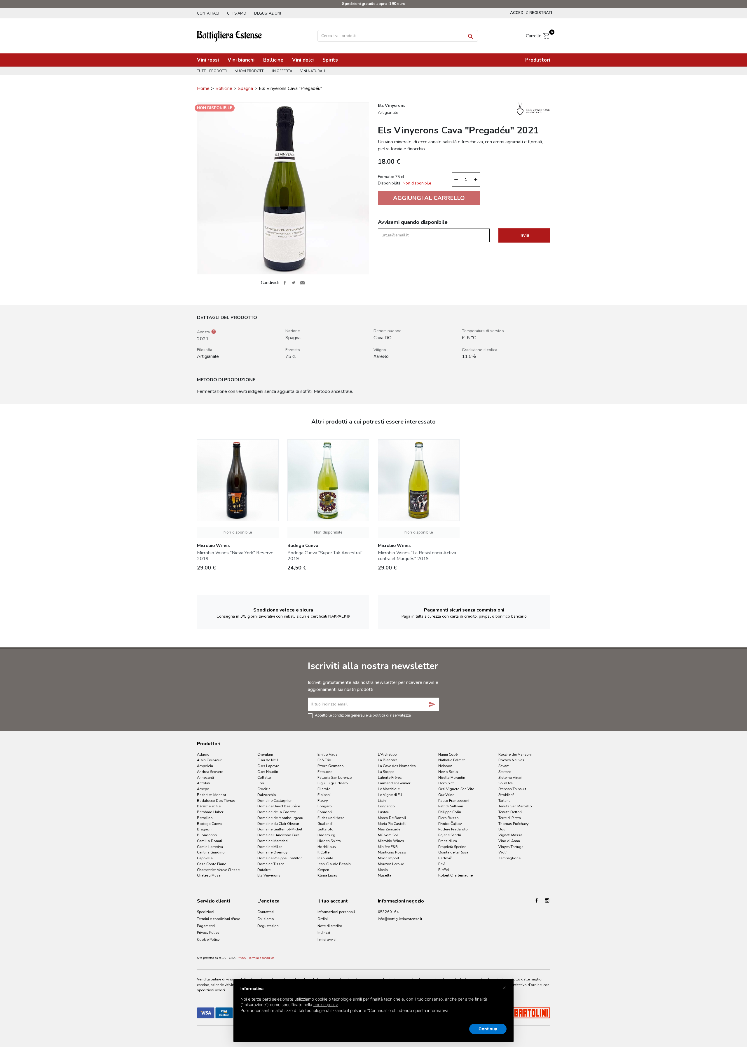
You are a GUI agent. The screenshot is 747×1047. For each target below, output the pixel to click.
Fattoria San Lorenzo (334, 777)
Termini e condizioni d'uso (218, 918)
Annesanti (205, 777)
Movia (383, 869)
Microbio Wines (391, 840)
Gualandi (325, 823)
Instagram (547, 900)
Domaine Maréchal (273, 840)
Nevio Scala (448, 771)
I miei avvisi (326, 939)
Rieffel (443, 869)
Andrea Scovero (210, 771)
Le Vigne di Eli (390, 794)
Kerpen (323, 869)
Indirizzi (323, 932)
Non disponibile (238, 532)
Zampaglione (509, 858)
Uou (501, 829)
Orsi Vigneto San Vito (456, 788)
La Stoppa (386, 771)
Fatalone (324, 771)
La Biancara (387, 759)
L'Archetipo (387, 754)
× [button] (504, 987)
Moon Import (388, 858)
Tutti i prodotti (212, 71)
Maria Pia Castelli (392, 823)
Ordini (322, 918)
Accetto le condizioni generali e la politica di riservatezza (363, 715)
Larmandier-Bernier (394, 783)
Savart (503, 765)
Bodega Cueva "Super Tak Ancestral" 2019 (324, 556)
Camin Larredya (210, 846)
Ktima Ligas (327, 875)
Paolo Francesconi (453, 800)
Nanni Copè (448, 754)
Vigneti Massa (510, 834)
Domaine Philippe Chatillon (280, 858)
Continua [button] (488, 1028)
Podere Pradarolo (453, 829)
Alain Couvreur (209, 759)
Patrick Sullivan (450, 806)
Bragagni (204, 829)
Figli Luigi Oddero (332, 783)
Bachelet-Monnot (211, 794)
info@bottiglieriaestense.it (400, 918)
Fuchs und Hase (330, 817)
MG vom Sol (388, 834)
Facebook (537, 900)
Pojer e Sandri (449, 834)
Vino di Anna (509, 840)
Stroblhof (506, 794)
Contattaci (208, 13)
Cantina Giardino (211, 852)
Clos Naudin (267, 771)
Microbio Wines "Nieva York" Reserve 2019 (235, 556)
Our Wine (446, 794)
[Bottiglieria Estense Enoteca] (229, 35)
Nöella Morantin (451, 777)
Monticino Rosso (392, 852)
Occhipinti (446, 783)
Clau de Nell (267, 759)
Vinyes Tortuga (510, 846)
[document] (373, 1004)
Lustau (383, 811)
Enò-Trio (324, 759)
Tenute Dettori (510, 811)
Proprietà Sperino (452, 846)
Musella (384, 875)
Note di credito (329, 925)
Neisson (445, 765)
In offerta (282, 71)
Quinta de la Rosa (453, 852)
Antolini (203, 783)
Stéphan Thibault (512, 788)
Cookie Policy (208, 939)
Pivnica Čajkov (450, 823)
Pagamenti (206, 925)
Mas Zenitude (389, 829)
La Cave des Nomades (397, 765)
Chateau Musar (209, 875)
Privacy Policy (208, 932)
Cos (260, 783)
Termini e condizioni (262, 958)
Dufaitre (263, 869)
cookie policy (325, 1004)
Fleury (322, 800)
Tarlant (504, 800)
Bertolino (205, 817)
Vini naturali (312, 71)
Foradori (324, 811)
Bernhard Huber (210, 811)
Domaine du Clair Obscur (278, 823)
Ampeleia (205, 765)
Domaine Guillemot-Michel (279, 829)
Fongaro (324, 806)
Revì (441, 863)
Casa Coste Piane (211, 863)
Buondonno (207, 834)
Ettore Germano (330, 765)
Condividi (284, 282)
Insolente (325, 858)
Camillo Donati (209, 840)
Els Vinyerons (268, 875)
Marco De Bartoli (392, 817)
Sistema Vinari (510, 777)
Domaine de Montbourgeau (280, 817)
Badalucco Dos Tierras (216, 800)
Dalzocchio (266, 794)
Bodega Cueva (209, 823)
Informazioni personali (336, 911)
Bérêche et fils (209, 806)
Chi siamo (236, 13)
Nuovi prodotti (249, 71)
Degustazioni (267, 13)
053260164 (388, 911)
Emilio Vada (327, 754)
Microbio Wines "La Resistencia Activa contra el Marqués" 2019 (417, 556)
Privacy (241, 958)
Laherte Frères (390, 777)
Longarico (386, 806)
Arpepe (203, 788)
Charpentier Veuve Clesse (218, 869)
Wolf (502, 852)
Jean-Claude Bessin (334, 863)
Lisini (382, 800)
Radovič (445, 858)
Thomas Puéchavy (513, 823)
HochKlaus (326, 846)
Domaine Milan (269, 846)
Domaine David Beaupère (278, 806)
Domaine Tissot (270, 863)
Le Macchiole (389, 788)
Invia (524, 235)
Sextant (504, 771)
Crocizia (263, 788)
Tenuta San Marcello (515, 806)
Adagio (203, 754)
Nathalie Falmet (451, 759)
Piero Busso (448, 817)
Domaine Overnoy (272, 852)
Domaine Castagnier (274, 800)
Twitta (293, 282)
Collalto (264, 777)
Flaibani (324, 794)
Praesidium (447, 840)
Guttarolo (325, 829)
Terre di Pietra (509, 817)
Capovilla (205, 858)
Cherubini (265, 754)
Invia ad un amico (302, 282)
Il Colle (323, 852)
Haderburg (326, 834)
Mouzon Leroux (391, 863)
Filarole (323, 788)
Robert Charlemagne (455, 875)
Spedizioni (205, 911)
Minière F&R (388, 846)
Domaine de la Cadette (276, 811)
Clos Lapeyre (268, 765)
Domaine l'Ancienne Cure (278, 834)
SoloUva (505, 783)
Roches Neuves (511, 759)
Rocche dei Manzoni (515, 754)
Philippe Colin (449, 811)
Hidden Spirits (329, 840)
